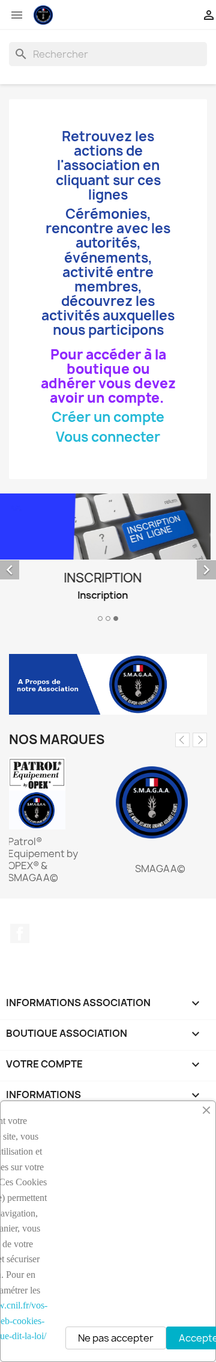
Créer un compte (108, 417)
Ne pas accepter (116, 1338)
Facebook (19, 933)
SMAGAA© (160, 869)
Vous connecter (108, 437)
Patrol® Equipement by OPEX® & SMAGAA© (43, 859)
